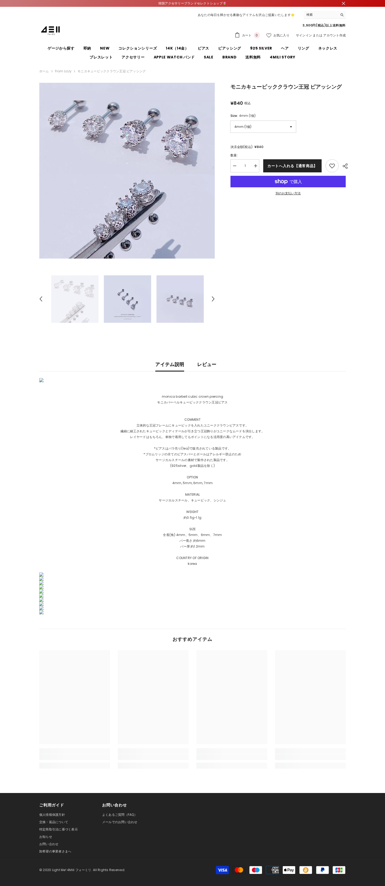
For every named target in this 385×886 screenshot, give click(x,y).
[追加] (332, 165)
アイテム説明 (169, 364)
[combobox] (321, 15)
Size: (243, 115)
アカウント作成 (334, 35)
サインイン (304, 35)
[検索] (325, 15)
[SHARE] (343, 166)
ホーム (44, 71)
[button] (41, 299)
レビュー (206, 364)
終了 (343, 3)
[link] (74, 757)
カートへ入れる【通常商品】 (292, 165)
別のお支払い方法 (288, 193)
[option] (127, 171)
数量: (234, 155)
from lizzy (63, 71)
